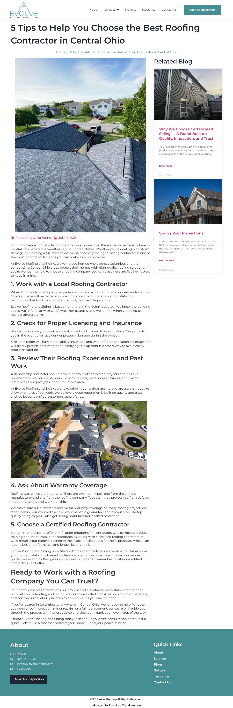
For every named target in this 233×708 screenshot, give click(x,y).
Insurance (149, 9)
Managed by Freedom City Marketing (116, 705)
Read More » (166, 166)
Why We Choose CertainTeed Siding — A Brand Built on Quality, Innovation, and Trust (186, 134)
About (94, 9)
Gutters (160, 670)
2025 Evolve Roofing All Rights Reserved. (116, 699)
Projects (130, 9)
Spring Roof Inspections (181, 233)
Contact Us (169, 9)
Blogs (158, 664)
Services (109, 9)
